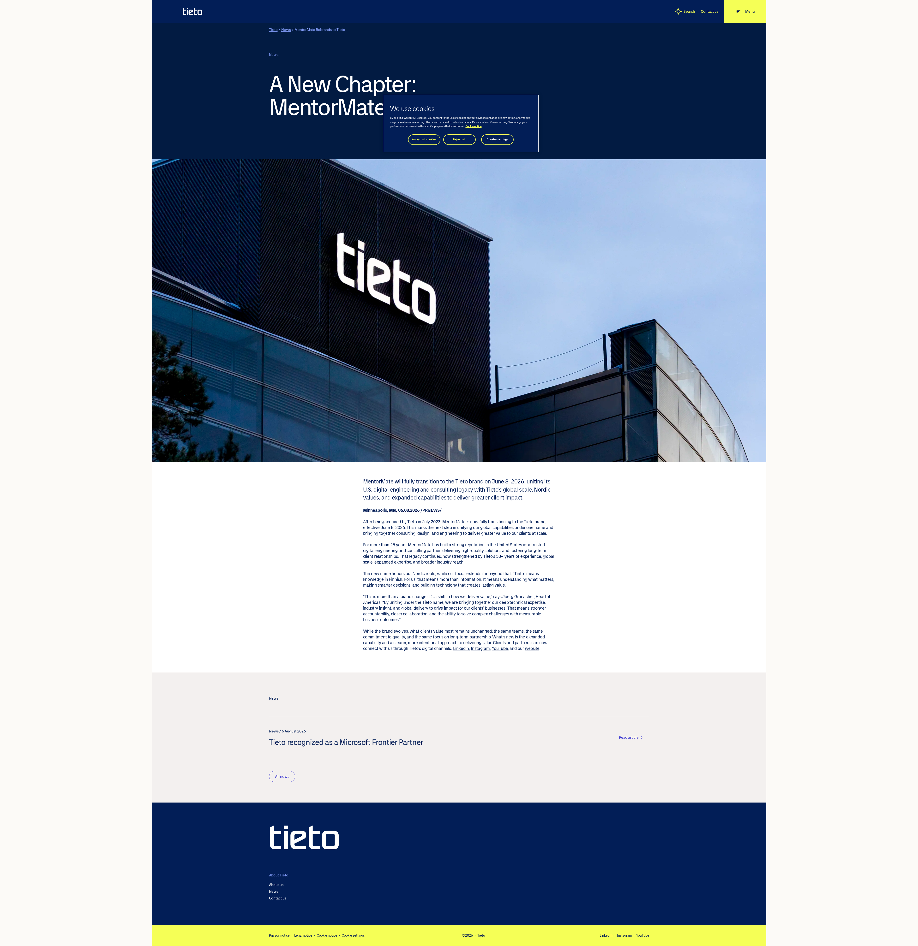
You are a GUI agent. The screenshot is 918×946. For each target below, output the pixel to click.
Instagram (480, 648)
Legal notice (303, 935)
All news (282, 776)
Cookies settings (497, 139)
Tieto (273, 29)
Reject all (459, 139)
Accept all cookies (424, 139)
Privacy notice (279, 935)
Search (689, 11)
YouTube (500, 648)
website (532, 648)
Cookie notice (327, 935)
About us (276, 885)
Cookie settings (353, 935)
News (286, 29)
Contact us (709, 11)
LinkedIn (461, 648)
